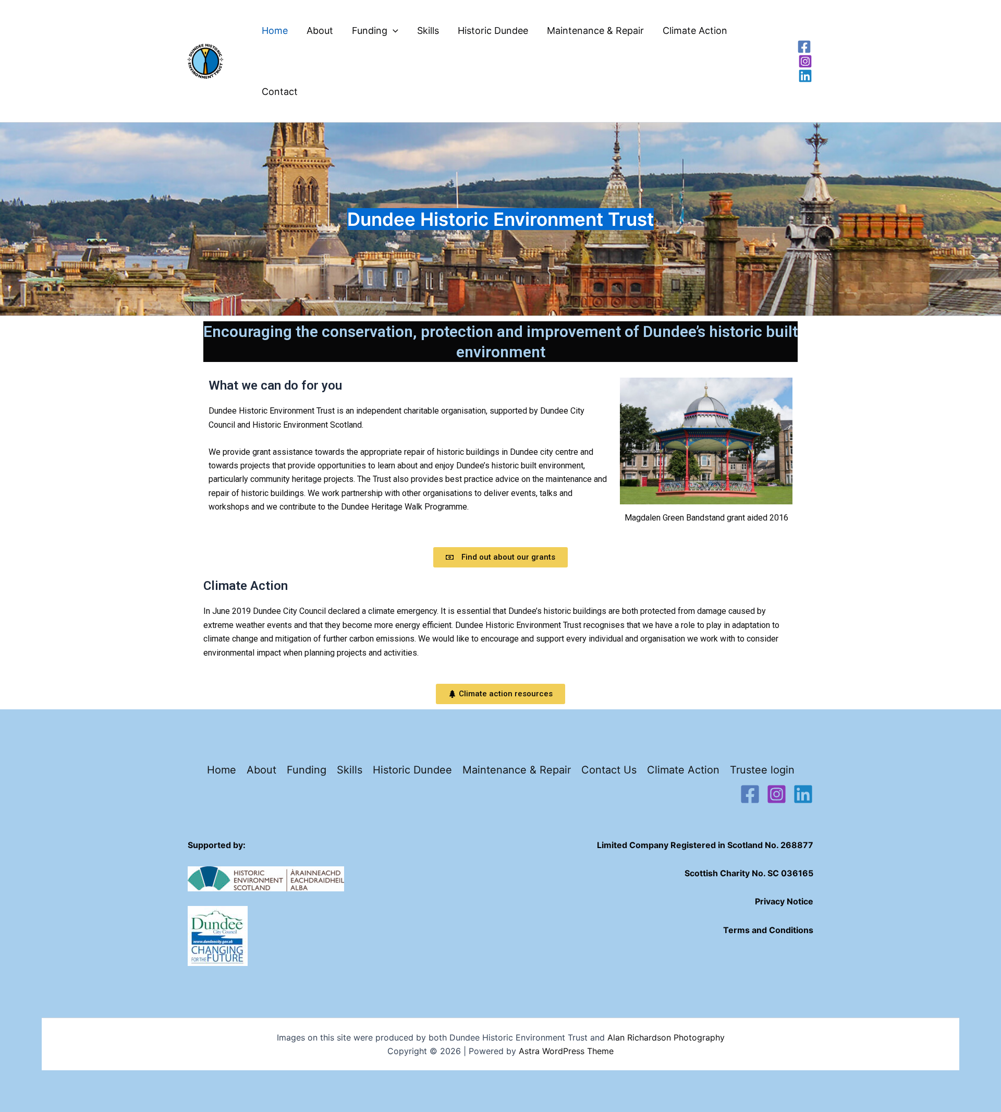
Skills (428, 30)
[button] (392, 30)
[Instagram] (805, 61)
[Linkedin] (805, 76)
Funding (369, 30)
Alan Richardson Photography (666, 1037)
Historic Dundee (493, 30)
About (320, 30)
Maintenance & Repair (595, 30)
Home (275, 30)
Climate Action (695, 30)
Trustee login (762, 770)
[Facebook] (804, 47)
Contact (280, 91)
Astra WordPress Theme (566, 1051)
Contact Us (609, 770)
